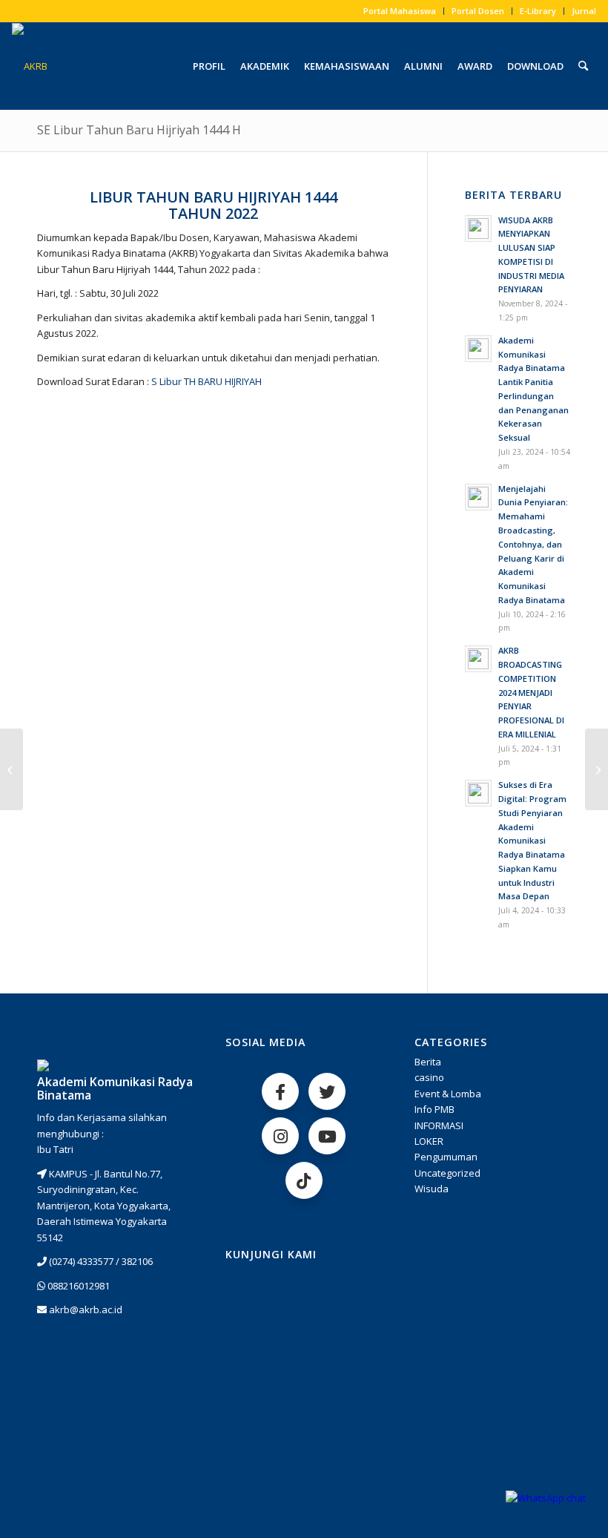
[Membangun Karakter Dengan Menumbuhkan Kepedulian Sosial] (11, 769)
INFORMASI (438, 1125)
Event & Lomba (447, 1093)
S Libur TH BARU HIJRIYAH (206, 381)
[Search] (583, 66)
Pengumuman (446, 1156)
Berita (427, 1061)
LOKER (428, 1141)
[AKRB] (29, 66)
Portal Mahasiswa (399, 10)
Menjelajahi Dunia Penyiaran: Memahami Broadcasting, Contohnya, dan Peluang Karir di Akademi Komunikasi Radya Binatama (533, 544)
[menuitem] (400, 11)
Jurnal (584, 10)
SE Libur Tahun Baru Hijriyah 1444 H (139, 130)
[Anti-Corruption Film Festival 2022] (596, 769)
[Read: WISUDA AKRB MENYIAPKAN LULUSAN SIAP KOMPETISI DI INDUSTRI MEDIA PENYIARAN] (478, 228)
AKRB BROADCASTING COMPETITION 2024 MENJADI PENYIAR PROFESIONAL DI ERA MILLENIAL (531, 692)
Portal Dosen (478, 10)
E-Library (538, 10)
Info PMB (434, 1109)
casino (429, 1077)
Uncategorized (447, 1173)
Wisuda (431, 1188)
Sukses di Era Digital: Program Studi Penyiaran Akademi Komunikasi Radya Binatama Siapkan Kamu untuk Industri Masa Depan (532, 840)
